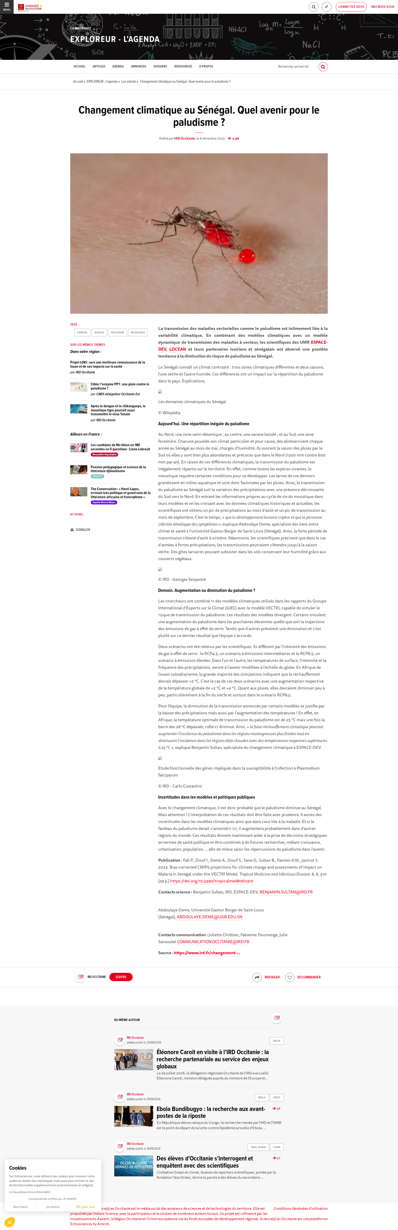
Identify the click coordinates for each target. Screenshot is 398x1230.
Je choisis (53, 1206)
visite (276, 1041)
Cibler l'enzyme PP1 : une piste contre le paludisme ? (120, 386)
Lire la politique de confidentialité (29, 1192)
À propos (206, 66)
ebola (262, 1097)
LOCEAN (177, 349)
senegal (82, 332)
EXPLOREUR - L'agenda (115, 39)
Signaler (82, 529)
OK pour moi (85, 1206)
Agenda (118, 66)
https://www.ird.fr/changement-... (207, 952)
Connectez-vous (351, 7)
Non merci (20, 1206)
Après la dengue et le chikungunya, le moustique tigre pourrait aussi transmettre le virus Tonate (118, 410)
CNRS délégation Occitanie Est (118, 394)
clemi (276, 1147)
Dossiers (160, 66)
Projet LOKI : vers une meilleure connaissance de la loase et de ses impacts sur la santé (107, 364)
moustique (138, 332)
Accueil (79, 66)
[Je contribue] (326, 7)
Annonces (138, 66)
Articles (99, 66)
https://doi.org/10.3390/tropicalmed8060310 (211, 881)
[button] (9, 1222)
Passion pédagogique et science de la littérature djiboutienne (118, 469)
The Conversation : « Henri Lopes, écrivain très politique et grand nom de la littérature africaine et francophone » (121, 493)
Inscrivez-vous (383, 7)
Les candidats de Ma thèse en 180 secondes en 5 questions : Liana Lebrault (120, 447)
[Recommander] (289, 977)
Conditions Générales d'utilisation (301, 1208)
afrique (99, 332)
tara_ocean (258, 1147)
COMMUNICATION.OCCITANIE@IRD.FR (213, 941)
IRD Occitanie (184, 138)
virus (276, 1097)
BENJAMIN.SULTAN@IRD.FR (286, 892)
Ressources (183, 66)
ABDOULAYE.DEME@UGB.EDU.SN (209, 916)
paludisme (117, 332)
